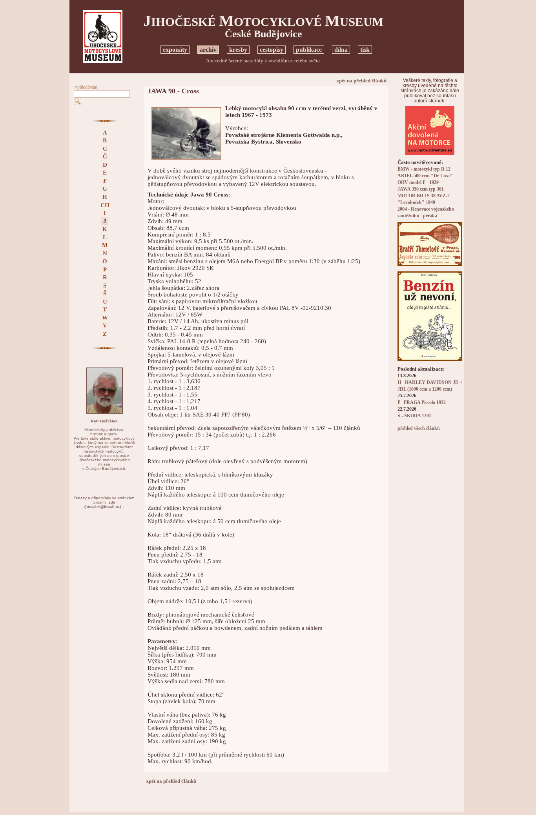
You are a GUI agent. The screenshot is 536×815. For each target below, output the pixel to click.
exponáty (175, 49)
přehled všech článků (418, 428)
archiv (208, 49)
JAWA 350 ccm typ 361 (420, 189)
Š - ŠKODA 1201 (414, 415)
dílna (341, 49)
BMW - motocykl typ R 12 (423, 169)
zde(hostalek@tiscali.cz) (102, 504)
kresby (238, 49)
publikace (309, 49)
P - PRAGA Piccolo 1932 (421, 402)
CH (104, 205)
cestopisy (271, 49)
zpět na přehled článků (362, 81)
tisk (365, 49)
